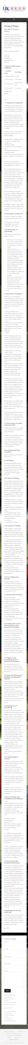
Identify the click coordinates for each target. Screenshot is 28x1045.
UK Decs (14, 3)
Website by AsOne (19, 1042)
